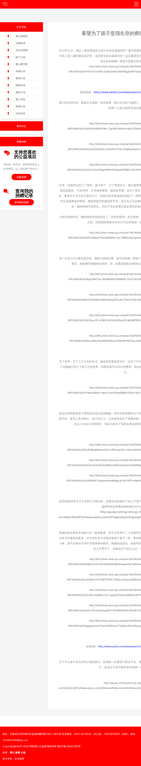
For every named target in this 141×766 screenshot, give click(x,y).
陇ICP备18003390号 (69, 746)
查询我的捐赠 (21, 202)
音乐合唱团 (22, 50)
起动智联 (19, 758)
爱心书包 (20, 99)
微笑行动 (20, 92)
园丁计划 (20, 57)
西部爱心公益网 (38, 746)
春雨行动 (20, 78)
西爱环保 (20, 85)
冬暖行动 (20, 71)
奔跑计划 (20, 106)
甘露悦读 (20, 43)
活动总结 (20, 113)
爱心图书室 (22, 64)
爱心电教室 (22, 36)
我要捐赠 (21, 177)
